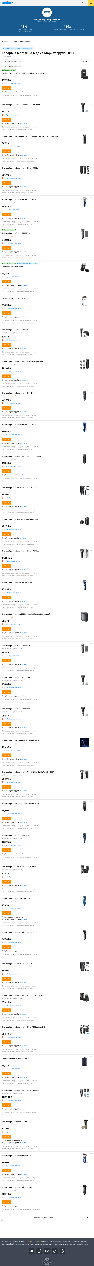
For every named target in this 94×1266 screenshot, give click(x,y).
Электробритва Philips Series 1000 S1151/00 (21, 105)
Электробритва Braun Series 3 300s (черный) (21, 456)
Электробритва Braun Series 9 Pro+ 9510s (20, 168)
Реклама (30, 1241)
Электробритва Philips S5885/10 (16, 233)
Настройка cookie (82, 1244)
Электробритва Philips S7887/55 (16, 330)
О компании (6, 1241)
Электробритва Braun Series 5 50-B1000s (19, 393)
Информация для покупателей (64, 1244)
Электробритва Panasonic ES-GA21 (17, 1187)
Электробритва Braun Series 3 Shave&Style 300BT (23, 361)
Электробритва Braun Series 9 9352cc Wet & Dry (22, 995)
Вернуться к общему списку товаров (19, 48)
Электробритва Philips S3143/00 (16, 709)
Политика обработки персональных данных (17, 1244)
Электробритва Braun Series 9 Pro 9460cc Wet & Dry (24, 1027)
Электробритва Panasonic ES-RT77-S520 (19, 932)
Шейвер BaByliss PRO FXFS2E (14, 298)
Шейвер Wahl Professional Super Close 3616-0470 (23, 73)
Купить (6, 88)
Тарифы (36, 1241)
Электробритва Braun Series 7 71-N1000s (19, 487)
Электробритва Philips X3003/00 (16, 677)
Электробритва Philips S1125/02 (16, 835)
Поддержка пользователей (43, 1244)
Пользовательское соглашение (59, 1241)
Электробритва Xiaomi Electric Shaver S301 (20, 740)
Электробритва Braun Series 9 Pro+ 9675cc (20, 551)
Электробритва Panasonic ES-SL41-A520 (19, 424)
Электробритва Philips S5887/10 (16, 645)
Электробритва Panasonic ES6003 (16, 1155)
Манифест (44, 1241)
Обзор (35, 263)
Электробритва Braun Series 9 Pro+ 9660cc (20, 1090)
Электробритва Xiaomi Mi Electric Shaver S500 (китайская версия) (30, 136)
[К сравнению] (91, 70)
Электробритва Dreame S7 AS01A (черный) (20, 519)
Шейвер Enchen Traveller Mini (14, 1058)
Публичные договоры (79, 1241)
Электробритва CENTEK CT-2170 (16, 898)
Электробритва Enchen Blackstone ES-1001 (20, 803)
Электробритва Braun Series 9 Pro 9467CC (20, 866)
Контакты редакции (18, 1241)
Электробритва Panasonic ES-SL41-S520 (19, 199)
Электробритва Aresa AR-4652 (15, 1121)
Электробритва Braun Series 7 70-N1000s (19, 964)
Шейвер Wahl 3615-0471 (12, 266)
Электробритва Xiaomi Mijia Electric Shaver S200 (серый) (26, 614)
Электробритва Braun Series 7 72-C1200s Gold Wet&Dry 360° (28, 772)
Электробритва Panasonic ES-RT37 (17, 582)
